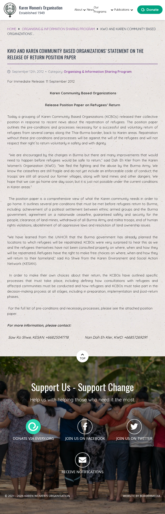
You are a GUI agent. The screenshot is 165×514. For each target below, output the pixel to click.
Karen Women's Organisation (47, 496)
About (78, 9)
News (90, 9)
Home (11, 29)
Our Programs (100, 9)
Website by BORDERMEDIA (141, 496)
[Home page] (10, 10)
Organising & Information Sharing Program (58, 29)
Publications (121, 9)
